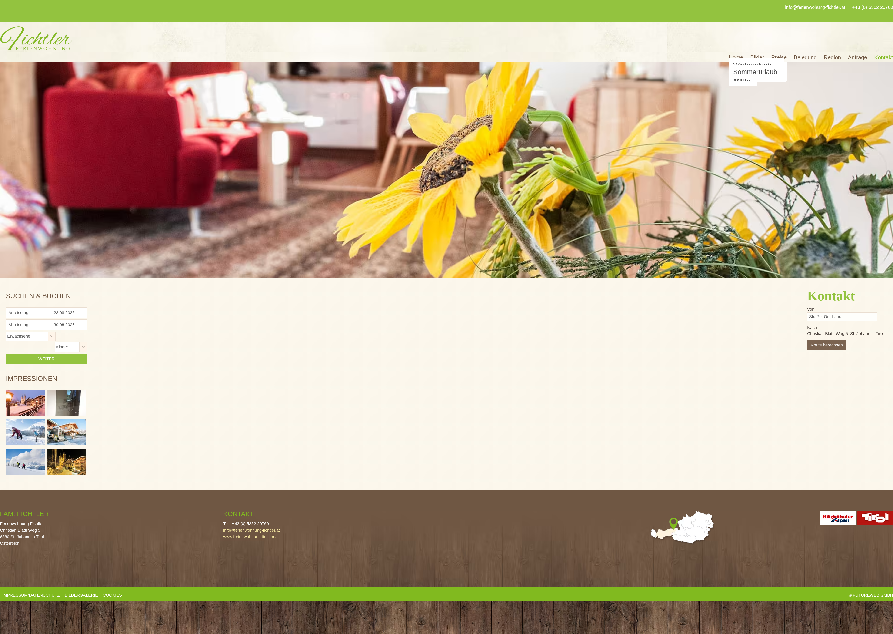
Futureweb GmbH (873, 595)
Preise (779, 57)
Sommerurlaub (755, 72)
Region (832, 57)
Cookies (112, 595)
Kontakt (883, 57)
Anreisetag (18, 312)
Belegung (805, 57)
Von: (811, 309)
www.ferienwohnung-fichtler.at (251, 536)
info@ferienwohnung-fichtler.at (251, 530)
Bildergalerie (81, 595)
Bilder (757, 57)
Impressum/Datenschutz (31, 595)
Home (736, 57)
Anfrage (857, 57)
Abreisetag (18, 324)
